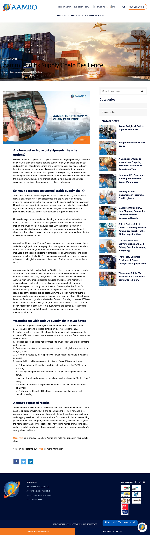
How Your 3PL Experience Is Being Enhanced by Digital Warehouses (132, 178)
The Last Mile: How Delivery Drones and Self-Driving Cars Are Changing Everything (132, 245)
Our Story (78, 7)
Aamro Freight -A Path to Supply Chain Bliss (131, 128)
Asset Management (35, 500)
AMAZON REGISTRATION (94, 15)
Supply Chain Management (38, 491)
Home (59, 7)
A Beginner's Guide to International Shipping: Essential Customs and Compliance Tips (130, 164)
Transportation (108, 113)
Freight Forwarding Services (39, 496)
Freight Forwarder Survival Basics (132, 144)
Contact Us (99, 7)
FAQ (113, 7)
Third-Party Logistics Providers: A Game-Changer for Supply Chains (132, 260)
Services (89, 7)
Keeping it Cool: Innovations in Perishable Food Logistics (131, 195)
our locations (136, 7)
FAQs (40, 449)
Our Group (67, 7)
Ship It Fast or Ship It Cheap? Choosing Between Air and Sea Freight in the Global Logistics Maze (132, 229)
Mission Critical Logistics (38, 487)
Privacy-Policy (63, 15)
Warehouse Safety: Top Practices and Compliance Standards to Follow (132, 276)
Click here (18, 438)
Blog (108, 7)
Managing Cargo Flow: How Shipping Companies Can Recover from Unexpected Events (132, 213)
